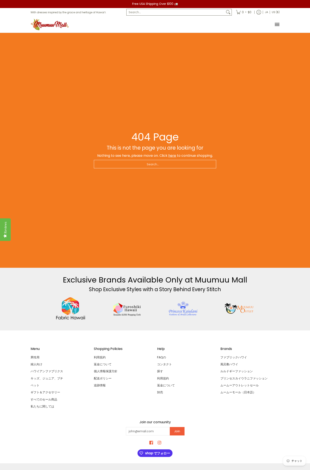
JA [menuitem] (266, 12)
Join (177, 431)
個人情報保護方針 (105, 371)
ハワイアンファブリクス (47, 371)
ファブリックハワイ (233, 357)
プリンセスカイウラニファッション (244, 378)
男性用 (35, 357)
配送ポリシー (103, 378)
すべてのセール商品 (44, 399)
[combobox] (176, 12)
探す (160, 371)
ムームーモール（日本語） (238, 392)
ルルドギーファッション (236, 371)
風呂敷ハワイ (229, 364)
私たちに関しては (42, 406)
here (172, 155)
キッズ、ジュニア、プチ (47, 378)
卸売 (160, 392)
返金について (103, 364)
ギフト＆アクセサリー (45, 392)
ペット (35, 385)
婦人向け (36, 364)
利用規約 (100, 357)
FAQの (161, 357)
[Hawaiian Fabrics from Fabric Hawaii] (71, 308)
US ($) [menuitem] (276, 12)
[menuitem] (244, 12)
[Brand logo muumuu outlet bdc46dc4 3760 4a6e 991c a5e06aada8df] (239, 308)
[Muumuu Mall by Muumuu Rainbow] (51, 24)
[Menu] (276, 24)
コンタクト (164, 364)
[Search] (228, 12)
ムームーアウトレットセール (239, 385)
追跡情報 (100, 385)
